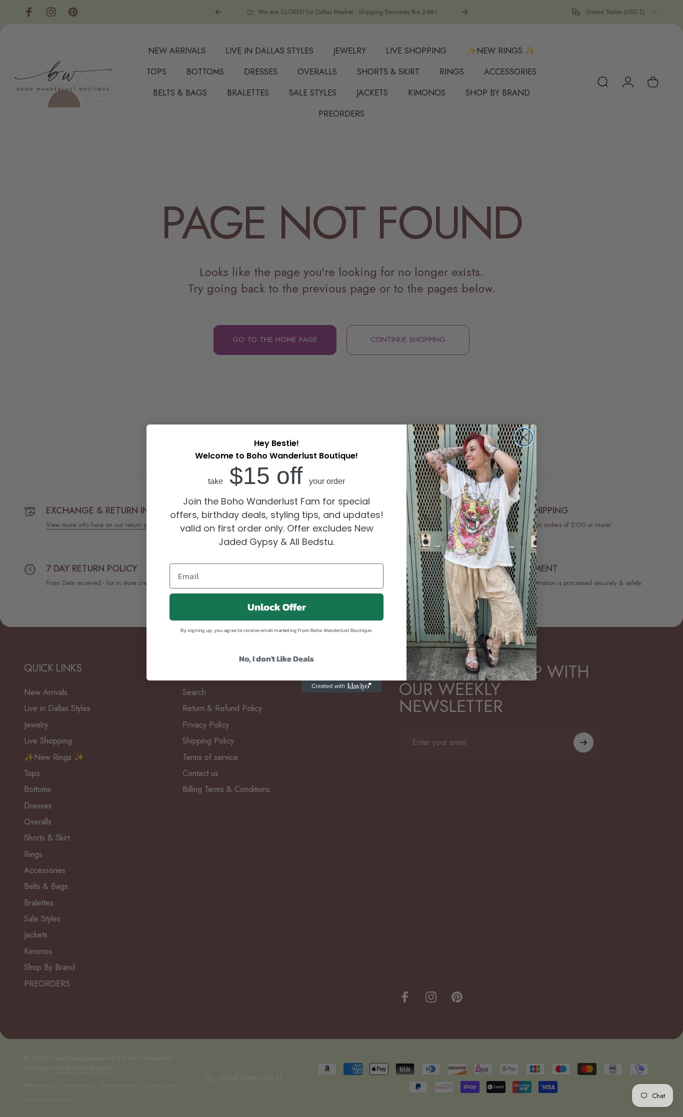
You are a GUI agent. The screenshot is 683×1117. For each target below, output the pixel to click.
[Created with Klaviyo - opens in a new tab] (342, 686)
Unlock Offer (277, 607)
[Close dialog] (523, 437)
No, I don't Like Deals (276, 658)
